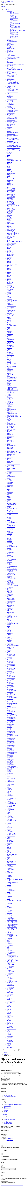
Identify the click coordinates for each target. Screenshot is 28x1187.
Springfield (9, 917)
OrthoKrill (9, 704)
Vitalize (9, 1009)
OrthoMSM (10, 722)
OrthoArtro (9, 657)
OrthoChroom (10, 673)
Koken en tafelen (11, 55)
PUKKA (9, 829)
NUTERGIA (10, 630)
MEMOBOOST (11, 574)
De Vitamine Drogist (12, 325)
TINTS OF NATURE (12, 960)
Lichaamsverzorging (15, 23)
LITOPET (9, 534)
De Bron (9, 321)
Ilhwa (8, 475)
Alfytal (8, 166)
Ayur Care (9, 227)
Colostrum (9, 299)
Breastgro (9, 283)
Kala (8, 490)
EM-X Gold (10, 369)
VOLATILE (10, 1016)
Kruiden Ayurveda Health (13, 148)
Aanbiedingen (7, 1093)
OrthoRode (9, 748)
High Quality (10, 447)
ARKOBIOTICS (11, 190)
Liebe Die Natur (11, 527)
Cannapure (9, 285)
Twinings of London (12, 981)
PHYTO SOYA (11, 805)
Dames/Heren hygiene (12, 81)
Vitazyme (9, 1012)
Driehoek (9, 352)
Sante (8, 878)
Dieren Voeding (11, 149)
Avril (8, 225)
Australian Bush (11, 223)
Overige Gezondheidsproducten (14, 69)
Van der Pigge (10, 985)
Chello (8, 294)
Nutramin (9, 634)
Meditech (9, 564)
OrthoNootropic (11, 729)
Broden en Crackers (12, 101)
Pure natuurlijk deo (11, 833)
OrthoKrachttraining (12, 703)
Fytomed (9, 405)
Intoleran (9, 479)
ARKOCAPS (10, 191)
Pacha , (8, 777)
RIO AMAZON (11, 852)
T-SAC (8, 941)
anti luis (9, 174)
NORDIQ (9, 618)
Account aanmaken (8, 1122)
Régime (9, 845)
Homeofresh (10, 457)
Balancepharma (10, 246)
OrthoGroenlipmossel (12, 697)
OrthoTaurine (10, 756)
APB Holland (10, 178)
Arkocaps (9, 192)
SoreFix (9, 908)
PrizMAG (9, 819)
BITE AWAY (10, 273)
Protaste (9, 824)
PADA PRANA (11, 778)
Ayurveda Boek (11, 229)
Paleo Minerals (10, 781)
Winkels (6, 1111)
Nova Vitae (9, 622)
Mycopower (10, 587)
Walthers (9, 1020)
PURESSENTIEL (11, 834)
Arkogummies (10, 198)
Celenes (9, 290)
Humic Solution (11, 468)
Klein (8, 500)
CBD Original (10, 289)
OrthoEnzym (10, 685)
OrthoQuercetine (11, 742)
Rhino (8, 851)
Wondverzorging (11, 113)
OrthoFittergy (10, 687)
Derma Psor (10, 334)
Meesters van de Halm (12, 570)
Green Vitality (10, 426)
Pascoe (8, 785)
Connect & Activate (12, 300)
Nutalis (8, 629)
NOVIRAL (10, 625)
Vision (8, 1005)
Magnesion (9, 545)
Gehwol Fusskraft (11, 409)
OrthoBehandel (10, 662)
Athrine (9, 219)
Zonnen (9, 50)
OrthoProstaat (10, 739)
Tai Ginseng (10, 945)
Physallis (9, 801)
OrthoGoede (10, 692)
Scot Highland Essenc (12, 882)
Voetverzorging (14, 20)
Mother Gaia (10, 584)
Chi (8, 296)
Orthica (8, 652)
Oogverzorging (10, 75)
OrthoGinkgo (10, 689)
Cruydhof (9, 308)
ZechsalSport (10, 1036)
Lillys (8, 531)
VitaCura (9, 1006)
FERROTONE (10, 388)
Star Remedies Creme (12, 922)
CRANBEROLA (11, 306)
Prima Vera (9, 816)
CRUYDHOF (10, 307)
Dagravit (9, 317)
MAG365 (9, 542)
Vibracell (9, 1003)
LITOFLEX (10, 532)
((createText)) (12, 1169)
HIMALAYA (10, 448)
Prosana (9, 823)
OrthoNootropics (11, 731)
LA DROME (10, 511)
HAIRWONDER (11, 429)
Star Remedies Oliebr (12, 928)
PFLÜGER (10, 792)
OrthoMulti (9, 725)
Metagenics (9, 576)
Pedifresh (9, 788)
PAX (8, 787)
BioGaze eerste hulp (12, 264)
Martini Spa (10, 556)
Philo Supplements (11, 798)
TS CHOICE (10, 978)
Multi (11, 19)
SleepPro (9, 901)
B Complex (10, 237)
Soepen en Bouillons (12, 108)
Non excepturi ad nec (12, 616)
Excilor (8, 384)
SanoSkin (9, 876)
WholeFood (10, 1027)
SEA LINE (9, 883)
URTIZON (9, 983)
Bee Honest (10, 253)
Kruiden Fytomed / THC (13, 142)
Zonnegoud (10, 1047)
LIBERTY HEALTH (12, 522)
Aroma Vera (10, 212)
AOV (8, 176)
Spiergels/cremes (11, 103)
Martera (9, 555)
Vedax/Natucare (11, 1001)
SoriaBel (9, 911)
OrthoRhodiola (10, 746)
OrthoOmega (10, 734)
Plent (8, 813)
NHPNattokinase (11, 612)
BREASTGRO (10, 282)
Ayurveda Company (12, 232)
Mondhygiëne (13, 16)
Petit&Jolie (9, 790)
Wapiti (8, 1022)
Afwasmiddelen (11, 111)
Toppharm (9, 967)
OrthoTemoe (10, 757)
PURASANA (10, 831)
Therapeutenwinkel (11, 955)
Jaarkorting (9, 483)
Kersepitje (9, 493)
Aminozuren (13, 37)
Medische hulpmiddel (15, 26)
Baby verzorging (11, 114)
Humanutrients (10, 466)
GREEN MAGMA (11, 425)
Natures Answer (11, 601)
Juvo (8, 487)
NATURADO (10, 595)
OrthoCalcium (10, 669)
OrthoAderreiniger (11, 654)
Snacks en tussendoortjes (13, 89)
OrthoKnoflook (10, 701)
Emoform (9, 371)
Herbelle (9, 443)
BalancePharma (11, 244)
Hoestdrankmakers (11, 454)
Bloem (8, 276)
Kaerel (8, 489)
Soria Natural (10, 910)
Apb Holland (10, 180)
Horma (8, 459)
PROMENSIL (10, 822)
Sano (8, 871)
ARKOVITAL (10, 206)
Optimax (9, 650)
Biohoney (9, 265)
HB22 (8, 432)
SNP (8, 904)
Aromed (9, 213)
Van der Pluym (10, 988)
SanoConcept (10, 872)
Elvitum (9, 367)
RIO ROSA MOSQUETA (13, 854)
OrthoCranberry (11, 678)
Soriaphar (9, 913)
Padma (8, 780)
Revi (8, 850)
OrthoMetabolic (11, 720)
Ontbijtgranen (10, 87)
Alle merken (8, 152)
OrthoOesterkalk (11, 732)
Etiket (8, 381)
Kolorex (9, 506)
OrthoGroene (10, 696)
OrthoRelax (10, 743)
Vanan (8, 991)
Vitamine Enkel (14, 34)
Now (8, 627)
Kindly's (9, 497)
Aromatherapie (10, 122)
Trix (8, 976)
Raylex (8, 844)
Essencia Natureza (11, 378)
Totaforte (9, 970)
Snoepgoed (9, 94)
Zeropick (9, 1043)
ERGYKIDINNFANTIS (13, 377)
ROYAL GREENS (11, 864)
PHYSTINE (10, 802)
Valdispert (9, 984)
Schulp (8, 880)
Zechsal (9, 1034)
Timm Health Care (11, 959)
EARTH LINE (10, 356)
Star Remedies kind (11, 925)
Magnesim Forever (11, 543)
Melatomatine (10, 571)
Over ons (6, 1107)
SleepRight (9, 903)
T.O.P (8, 942)
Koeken (9, 97)
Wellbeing (9, 1026)
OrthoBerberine (11, 664)
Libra (8, 524)
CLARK (9, 297)
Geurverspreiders (11, 129)
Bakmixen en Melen (12, 99)
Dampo (8, 320)
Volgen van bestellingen (9, 1119)
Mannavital (9, 550)
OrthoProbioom (11, 738)
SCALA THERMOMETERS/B (15, 879)
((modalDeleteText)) (13, 1159)
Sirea (8, 897)
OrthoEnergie (10, 683)
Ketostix (9, 494)
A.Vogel (9, 153)
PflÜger (9, 794)
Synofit (8, 939)
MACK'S (9, 541)
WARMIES (10, 1023)
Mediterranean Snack (12, 566)
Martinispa (9, 557)
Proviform (9, 827)
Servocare (9, 889)
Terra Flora (9, 950)
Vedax (8, 999)
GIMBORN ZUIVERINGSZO (14, 416)
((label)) (3, 1167)
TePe (8, 948)
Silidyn (8, 894)
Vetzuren (12, 33)
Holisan (9, 455)
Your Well (9, 1033)
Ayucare (9, 226)
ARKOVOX (10, 208)
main (9, 11)
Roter (8, 857)
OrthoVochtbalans (11, 766)
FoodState (9, 397)
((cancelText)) (4, 1159)
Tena (8, 946)
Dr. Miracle (9, 348)
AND (8, 170)
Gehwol (9, 408)
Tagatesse (9, 943)
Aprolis (8, 183)
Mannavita (9, 549)
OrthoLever (10, 710)
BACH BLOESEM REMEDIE (15, 241)
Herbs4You (9, 444)
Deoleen (9, 329)
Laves (8, 520)
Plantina (9, 811)
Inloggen (6, 1121)
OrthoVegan (10, 760)
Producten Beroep (11, 820)
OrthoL (8, 706)
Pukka (8, 830)
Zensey (8, 1038)
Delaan (8, 328)
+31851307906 (9, 1)
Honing (12, 15)
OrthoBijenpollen (11, 665)
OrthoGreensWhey (11, 694)
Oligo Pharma (10, 647)
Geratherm (9, 412)
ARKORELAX (11, 202)
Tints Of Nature (11, 962)
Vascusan (9, 995)
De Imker (9, 324)
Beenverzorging (11, 68)
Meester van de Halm (12, 569)
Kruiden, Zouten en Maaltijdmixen (15, 64)
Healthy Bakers (10, 436)
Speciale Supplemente (12, 915)
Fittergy (9, 395)
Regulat (9, 847)
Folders (8, 128)
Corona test (9, 303)
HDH (8, 433)
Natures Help (10, 602)
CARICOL (9, 286)
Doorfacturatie (10, 342)
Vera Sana (9, 1002)
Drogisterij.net (10, 355)
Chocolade (9, 107)
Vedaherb (9, 998)
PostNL (9, 815)
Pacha (8, 776)
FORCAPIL (10, 398)
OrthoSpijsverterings (12, 752)
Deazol (8, 327)
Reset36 (9, 848)
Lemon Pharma (10, 521)
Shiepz (8, 892)
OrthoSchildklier (11, 749)
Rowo (8, 858)
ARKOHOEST (11, 199)
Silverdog (9, 896)
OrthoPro (9, 736)
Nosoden (9, 620)
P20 (8, 774)
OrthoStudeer (10, 755)
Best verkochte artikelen (10, 1096)
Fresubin (9, 399)
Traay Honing (10, 971)
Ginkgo (9, 418)
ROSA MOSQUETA (12, 855)
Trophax (9, 977)
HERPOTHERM (11, 446)
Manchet (9, 548)
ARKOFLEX (10, 195)
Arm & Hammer (11, 209)
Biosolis (9, 268)
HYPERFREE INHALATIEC (14, 471)
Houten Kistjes (10, 461)
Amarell (9, 167)
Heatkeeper (9, 437)
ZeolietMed (10, 1040)
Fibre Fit (9, 391)
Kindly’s (9, 499)
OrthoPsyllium (10, 741)
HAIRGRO (10, 427)
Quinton (9, 838)
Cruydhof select (11, 310)
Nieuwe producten (8, 1095)
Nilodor (9, 615)
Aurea (8, 222)
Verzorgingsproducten (12, 82)
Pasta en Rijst (10, 100)
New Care (9, 609)
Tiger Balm (9, 957)
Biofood (9, 262)
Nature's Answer (11, 598)
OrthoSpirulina (10, 753)
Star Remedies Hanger (12, 924)
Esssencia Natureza (11, 380)
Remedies (9, 127)
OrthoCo (9, 675)
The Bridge (9, 953)
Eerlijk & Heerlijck (11, 364)
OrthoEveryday (10, 686)
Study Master (10, 934)
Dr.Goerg (9, 349)
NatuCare (9, 592)
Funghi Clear (10, 404)
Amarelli (9, 169)
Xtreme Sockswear (11, 1029)
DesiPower (9, 336)
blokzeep (9, 278)
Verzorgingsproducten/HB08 (14, 146)
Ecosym (9, 360)
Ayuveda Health (11, 236)
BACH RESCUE (11, 243)
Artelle (8, 216)
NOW (8, 626)
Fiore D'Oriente (11, 392)
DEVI (8, 338)
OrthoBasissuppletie (12, 659)
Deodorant (9, 78)
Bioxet (8, 271)
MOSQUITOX (10, 583)
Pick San (9, 808)
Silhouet (9, 893)
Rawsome (9, 843)
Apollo (8, 181)
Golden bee (10, 423)
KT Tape (9, 510)
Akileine (9, 163)
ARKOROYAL (11, 204)
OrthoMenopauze (11, 718)
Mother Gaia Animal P (12, 585)
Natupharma (10, 594)
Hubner (9, 462)
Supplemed (9, 938)
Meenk (8, 567)
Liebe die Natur (11, 525)
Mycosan (9, 588)
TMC (8, 963)
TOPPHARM (10, 966)
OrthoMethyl (10, 721)
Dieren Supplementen (12, 138)
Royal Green (10, 862)
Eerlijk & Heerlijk (11, 366)
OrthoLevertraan (11, 711)
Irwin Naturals (10, 480)
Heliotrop (9, 439)
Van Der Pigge (10, 987)
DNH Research (10, 339)
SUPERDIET (10, 936)
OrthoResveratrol (11, 745)
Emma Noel (10, 370)
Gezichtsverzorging (11, 65)
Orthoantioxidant (11, 655)
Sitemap (6, 1110)
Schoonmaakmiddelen (12, 110)
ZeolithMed (10, 1041)
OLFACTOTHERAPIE (13, 645)
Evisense (9, 383)
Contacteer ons (7, 1108)
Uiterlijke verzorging (12, 74)
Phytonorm (9, 806)
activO (8, 155)
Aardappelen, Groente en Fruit (17, 30)
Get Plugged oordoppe (12, 415)
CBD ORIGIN (10, 287)
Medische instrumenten (12, 135)
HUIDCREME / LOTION (13, 464)
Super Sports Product (12, 935)
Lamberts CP (10, 518)
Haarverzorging (14, 32)
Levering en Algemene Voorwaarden (13, 1104)
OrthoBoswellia (11, 668)
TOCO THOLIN (11, 964)
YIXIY (8, 1030)
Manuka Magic (10, 552)
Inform (8, 478)
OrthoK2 (9, 700)
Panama (9, 783)
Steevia (8, 931)
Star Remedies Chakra (12, 921)
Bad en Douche (11, 48)
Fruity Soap (10, 402)
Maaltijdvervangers (11, 115)
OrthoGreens (10, 693)
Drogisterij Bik (10, 353)
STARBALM (10, 929)
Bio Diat (9, 258)
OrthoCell (9, 671)
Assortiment (10, 40)
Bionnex (9, 266)
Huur (8, 469)
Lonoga (9, 538)
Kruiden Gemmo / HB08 (13, 139)
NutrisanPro (10, 643)
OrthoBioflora (10, 666)
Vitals (8, 1010)
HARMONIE (10, 430)
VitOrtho (9, 1013)
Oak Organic (10, 644)
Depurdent (9, 331)
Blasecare (9, 275)
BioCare (9, 261)
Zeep (8, 61)
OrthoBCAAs (10, 661)
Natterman (9, 591)
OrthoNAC (9, 727)
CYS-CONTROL (11, 314)
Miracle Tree (10, 581)
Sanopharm (9, 873)
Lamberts (9, 517)
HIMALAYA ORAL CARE (14, 452)
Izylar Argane (10, 482)
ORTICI (9, 770)
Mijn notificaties (8, 1123)
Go (7, 422)
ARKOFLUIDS (11, 197)
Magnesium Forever (12, 546)
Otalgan (9, 771)
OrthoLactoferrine (11, 707)
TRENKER (10, 973)
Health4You (10, 434)
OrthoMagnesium (11, 714)
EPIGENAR (10, 374)
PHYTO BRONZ (11, 804)
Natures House (10, 604)
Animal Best (10, 171)
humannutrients (10, 465)
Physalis (9, 799)
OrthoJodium (10, 699)
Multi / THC (10, 141)
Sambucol (9, 868)
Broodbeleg (10, 96)
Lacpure (9, 514)
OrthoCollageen (11, 676)
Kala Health (10, 492)
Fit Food (9, 394)
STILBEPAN (10, 932)
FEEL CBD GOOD (12, 387)
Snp (8, 906)
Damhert (9, 318)
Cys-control (10, 315)
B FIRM (9, 239)
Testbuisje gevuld (11, 952)
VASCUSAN (10, 994)
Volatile (9, 1017)
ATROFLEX (10, 220)
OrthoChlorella (10, 672)
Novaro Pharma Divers (12, 623)
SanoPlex (9, 875)
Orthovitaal (9, 763)
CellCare (9, 292)
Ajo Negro (9, 162)
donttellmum (10, 341)
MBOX (9, 563)
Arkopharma (10, 201)
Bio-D (8, 260)
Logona (9, 536)
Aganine (9, 157)
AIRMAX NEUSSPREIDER (14, 160)
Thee (11, 22)
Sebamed (9, 886)
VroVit (8, 1019)
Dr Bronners (10, 345)
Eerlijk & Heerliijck (11, 363)
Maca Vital (9, 539)
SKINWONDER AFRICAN (14, 900)
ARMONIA (10, 211)
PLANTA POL (10, 809)
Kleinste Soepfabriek (12, 503)
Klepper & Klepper (11, 504)
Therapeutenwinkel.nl (12, 956)
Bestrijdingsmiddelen (12, 118)
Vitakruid (9, 1008)
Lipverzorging (10, 104)
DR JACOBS (10, 346)
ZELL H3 (9, 1037)
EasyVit (9, 359)
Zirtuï (8, 1045)
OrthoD (9, 682)
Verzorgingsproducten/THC (14, 150)
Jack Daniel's (10, 485)
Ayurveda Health (11, 234)
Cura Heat (9, 311)
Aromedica (9, 215)
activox (8, 156)
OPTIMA (9, 648)
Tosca (8, 969)
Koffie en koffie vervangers (13, 57)
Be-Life (9, 250)
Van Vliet (9, 990)
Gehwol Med (10, 411)
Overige (12, 29)
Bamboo (9, 247)
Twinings (9, 980)
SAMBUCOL (10, 866)
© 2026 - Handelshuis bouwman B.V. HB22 (12, 1185)
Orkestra (9, 651)
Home (6, 9)
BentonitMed (10, 255)
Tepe (8, 949)
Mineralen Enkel (14, 18)
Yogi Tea (9, 1031)
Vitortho (9, 1015)
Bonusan (9, 279)
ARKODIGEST (11, 194)
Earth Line (9, 357)
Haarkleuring (10, 62)
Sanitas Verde (10, 869)
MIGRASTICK (11, 577)
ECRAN (9, 362)
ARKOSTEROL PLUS (13, 205)
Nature (8, 597)
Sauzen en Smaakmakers (13, 83)
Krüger (8, 507)
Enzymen (9, 71)
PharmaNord (10, 797)
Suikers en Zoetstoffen (12, 92)
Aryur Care (9, 218)
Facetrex (9, 385)
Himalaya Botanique (12, 451)
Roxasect (9, 859)
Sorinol (8, 914)
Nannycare (9, 590)
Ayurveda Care (10, 230)
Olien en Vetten (14, 36)
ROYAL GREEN (11, 861)
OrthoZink (9, 769)
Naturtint (9, 606)
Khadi (8, 496)
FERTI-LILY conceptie (12, 390)
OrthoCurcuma (10, 680)
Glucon (8, 420)
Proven (8, 826)
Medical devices (11, 134)
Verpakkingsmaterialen (15, 27)
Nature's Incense (11, 599)
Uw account (4, 1114)
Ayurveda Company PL (13, 233)
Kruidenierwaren (11, 120)
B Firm (8, 240)
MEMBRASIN (10, 573)
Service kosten (10, 887)
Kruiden (12, 12)
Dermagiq (9, 335)
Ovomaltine (10, 773)
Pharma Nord (10, 795)
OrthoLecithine (10, 708)
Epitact (8, 376)
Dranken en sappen (11, 58)
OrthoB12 (9, 658)
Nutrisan (9, 641)
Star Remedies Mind (12, 927)
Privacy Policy (7, 1106)
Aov (8, 177)
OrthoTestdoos (10, 759)
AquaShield (10, 184)
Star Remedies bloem (12, 920)
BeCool (9, 251)
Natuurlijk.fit (10, 608)
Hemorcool (9, 440)
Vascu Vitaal (10, 992)
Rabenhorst (9, 840)
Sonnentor (9, 907)
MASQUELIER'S (11, 559)
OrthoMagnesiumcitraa (12, 715)
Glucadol (9, 419)
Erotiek (8, 136)
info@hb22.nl (10, 1140)
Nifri (8, 613)
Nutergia (9, 632)
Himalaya (9, 450)
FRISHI (9, 401)
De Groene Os (10, 322)
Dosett (8, 343)
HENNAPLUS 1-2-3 (12, 441)
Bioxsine (9, 272)
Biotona (9, 269)
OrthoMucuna (10, 724)
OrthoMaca (9, 713)
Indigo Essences (11, 476)
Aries (8, 187)
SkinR (8, 899)
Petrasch (9, 791)
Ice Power (9, 472)
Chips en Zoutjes (11, 86)
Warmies (9, 1024)
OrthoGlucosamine (11, 690)
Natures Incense (11, 605)
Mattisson (9, 560)
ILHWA (9, 473)
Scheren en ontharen (12, 117)
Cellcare (9, 293)
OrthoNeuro (10, 728)
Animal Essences (11, 173)
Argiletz (9, 185)
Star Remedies (10, 918)
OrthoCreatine (10, 679)
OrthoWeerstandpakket (12, 767)
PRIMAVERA (10, 818)
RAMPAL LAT (11, 841)
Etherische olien (11, 124)
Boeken (12, 25)
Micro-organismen (11, 72)
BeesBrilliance (10, 254)
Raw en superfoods (14, 13)
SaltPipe (9, 865)
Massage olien (10, 76)
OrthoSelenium (10, 750)
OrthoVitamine (10, 764)
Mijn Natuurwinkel (11, 578)
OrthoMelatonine (11, 717)
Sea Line (9, 885)
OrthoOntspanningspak (12, 735)
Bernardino (9, 257)
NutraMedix (10, 633)
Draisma (9, 350)
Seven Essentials (11, 890)
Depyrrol (9, 332)
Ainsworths (10, 159)
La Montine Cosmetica (12, 513)
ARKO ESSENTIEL (12, 188)
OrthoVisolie (10, 762)
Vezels (8, 54)
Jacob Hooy (10, 486)
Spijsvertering (10, 143)
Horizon (9, 458)
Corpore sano (10, 304)
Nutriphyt (9, 638)
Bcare (8, 248)
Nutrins (8, 637)
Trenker (9, 974)
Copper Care (10, 301)
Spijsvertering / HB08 (12, 145)
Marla (8, 553)
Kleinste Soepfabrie (11, 501)
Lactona (9, 515)
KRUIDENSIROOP (12, 508)
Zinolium (9, 1044)
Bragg (8, 280)
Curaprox (9, 313)
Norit (8, 619)
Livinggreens (10, 535)
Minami (9, 580)
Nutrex (8, 636)
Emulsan (9, 373)
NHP (8, 611)
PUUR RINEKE (11, 836)
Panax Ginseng (10, 784)
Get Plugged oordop (12, 413)
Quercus (9, 837)
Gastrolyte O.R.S (11, 406)
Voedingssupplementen (12, 46)
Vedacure (9, 997)
